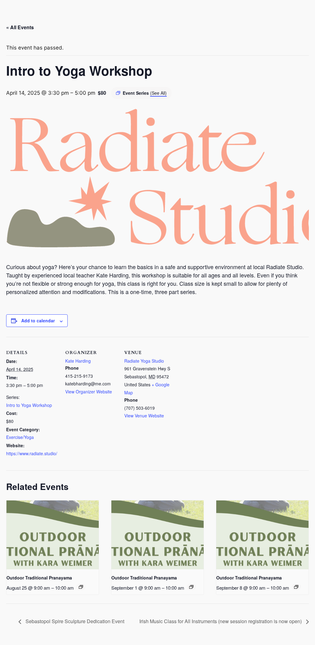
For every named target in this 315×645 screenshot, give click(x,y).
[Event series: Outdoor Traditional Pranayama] (81, 587)
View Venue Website (144, 415)
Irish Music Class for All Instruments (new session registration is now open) (221, 621)
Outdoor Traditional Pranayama (39, 578)
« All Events (20, 27)
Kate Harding (78, 361)
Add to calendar (38, 320)
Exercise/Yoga (20, 437)
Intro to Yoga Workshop (29, 405)
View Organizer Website (88, 391)
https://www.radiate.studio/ (31, 453)
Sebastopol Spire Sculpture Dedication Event (74, 621)
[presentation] (52, 535)
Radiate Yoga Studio (144, 361)
